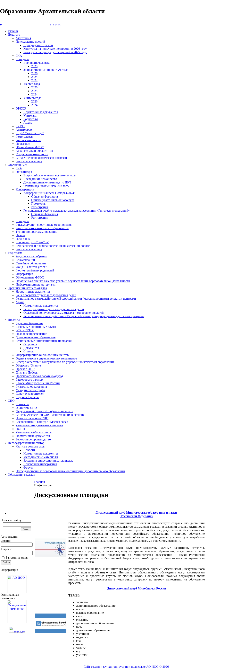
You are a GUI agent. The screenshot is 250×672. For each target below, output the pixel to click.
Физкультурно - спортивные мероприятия (43, 224)
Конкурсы (22, 59)
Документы (31, 347)
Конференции (25, 189)
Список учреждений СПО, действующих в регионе (50, 414)
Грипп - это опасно (28, 140)
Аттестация (23, 38)
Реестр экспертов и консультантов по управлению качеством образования (65, 362)
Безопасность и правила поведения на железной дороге (53, 245)
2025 (34, 66)
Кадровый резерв (27, 397)
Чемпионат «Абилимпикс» (34, 432)
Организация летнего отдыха (27, 288)
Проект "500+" (25, 369)
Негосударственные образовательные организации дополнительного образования (70, 471)
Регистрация (39, 207)
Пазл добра (23, 238)
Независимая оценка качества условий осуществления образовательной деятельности (73, 281)
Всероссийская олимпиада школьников (49, 175)
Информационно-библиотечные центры (42, 355)
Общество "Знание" (29, 365)
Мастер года (31, 83)
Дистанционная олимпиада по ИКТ (47, 182)
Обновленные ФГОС (30, 277)
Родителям (30, 119)
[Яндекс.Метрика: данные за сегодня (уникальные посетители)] (17, 630)
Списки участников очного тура (52, 200)
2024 (34, 80)
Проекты (14, 319)
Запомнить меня (17, 557)
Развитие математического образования (42, 228)
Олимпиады (24, 171)
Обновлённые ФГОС (30, 147)
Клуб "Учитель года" (30, 133)
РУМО (20, 126)
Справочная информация (40, 464)
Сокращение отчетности (32, 154)
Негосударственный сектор (26, 443)
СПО (11, 400)
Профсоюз (22, 143)
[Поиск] (53, 24)
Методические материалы (40, 457)
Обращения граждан (21, 474)
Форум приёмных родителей (35, 270)
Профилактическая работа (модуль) (39, 376)
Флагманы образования (31, 386)
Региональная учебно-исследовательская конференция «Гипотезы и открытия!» (76, 210)
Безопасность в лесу (29, 161)
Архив (27, 122)
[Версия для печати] (59, 24)
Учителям (30, 115)
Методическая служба (30, 390)
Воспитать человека (36, 62)
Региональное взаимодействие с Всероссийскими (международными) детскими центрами (76, 298)
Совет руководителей (30, 393)
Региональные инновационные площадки (44, 340)
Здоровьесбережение (29, 323)
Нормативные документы (40, 112)
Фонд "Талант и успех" (31, 267)
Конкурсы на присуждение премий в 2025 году (55, 52)
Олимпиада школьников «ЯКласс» (46, 186)
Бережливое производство (33, 439)
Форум (28, 467)
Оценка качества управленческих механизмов (46, 358)
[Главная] (49, 24)
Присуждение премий (30, 41)
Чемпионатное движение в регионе (39, 425)
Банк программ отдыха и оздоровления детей (46, 295)
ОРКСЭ (21, 108)
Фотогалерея (24, 136)
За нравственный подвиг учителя (45, 69)
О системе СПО (26, 407)
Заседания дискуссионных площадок (48, 460)
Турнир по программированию (36, 231)
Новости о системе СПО (32, 418)
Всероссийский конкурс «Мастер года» (42, 421)
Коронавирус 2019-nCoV (32, 242)
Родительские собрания (31, 256)
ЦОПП (20, 428)
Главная (13, 31)
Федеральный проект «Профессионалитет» (44, 411)
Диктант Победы (27, 372)
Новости (29, 450)
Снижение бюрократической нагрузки (41, 157)
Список (28, 351)
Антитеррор (24, 129)
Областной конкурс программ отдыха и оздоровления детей (63, 312)
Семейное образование (31, 263)
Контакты (22, 404)
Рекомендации (25, 259)
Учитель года (32, 98)
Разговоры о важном (29, 379)
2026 (34, 73)
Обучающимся (17, 164)
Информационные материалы (35, 284)
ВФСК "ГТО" (25, 330)
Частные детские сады (30, 446)
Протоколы (38, 203)
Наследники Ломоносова (40, 179)
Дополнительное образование (35, 337)
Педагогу (14, 34)
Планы (20, 235)
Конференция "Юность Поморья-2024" (49, 193)
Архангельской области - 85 (34, 150)
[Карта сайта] (56, 24)
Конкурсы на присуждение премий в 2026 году (55, 48)
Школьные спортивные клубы (36, 326)
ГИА (19, 55)
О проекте (30, 344)
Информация (24, 274)
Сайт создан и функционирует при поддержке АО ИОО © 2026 (126, 666)
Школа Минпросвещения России (38, 383)
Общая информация (44, 196)
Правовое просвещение (31, 333)
